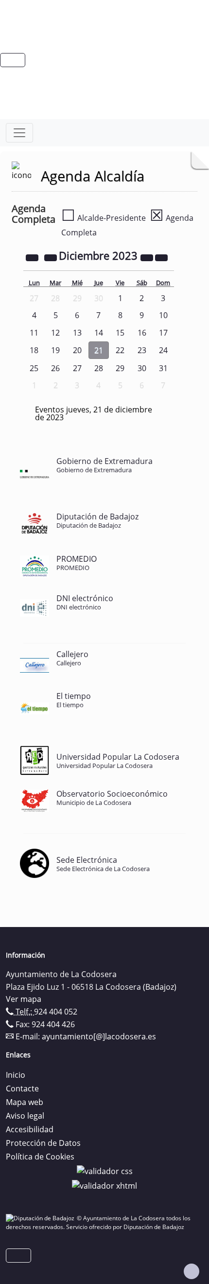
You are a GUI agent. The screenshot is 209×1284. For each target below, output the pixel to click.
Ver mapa (23, 999)
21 (98, 350)
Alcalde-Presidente (103, 218)
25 (34, 368)
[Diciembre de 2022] (33, 256)
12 (55, 332)
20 (77, 350)
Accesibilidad (29, 1129)
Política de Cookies (40, 1156)
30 (142, 368)
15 (120, 332)
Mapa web (24, 1102)
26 (55, 368)
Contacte (22, 1088)
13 (77, 332)
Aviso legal (25, 1115)
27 (77, 368)
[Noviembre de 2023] (51, 256)
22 (120, 350)
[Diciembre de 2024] (147, 256)
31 (163, 368)
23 (142, 350)
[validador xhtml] (104, 1184)
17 (163, 332)
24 (163, 350)
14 (98, 332)
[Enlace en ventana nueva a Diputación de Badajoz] (41, 1218)
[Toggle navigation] (19, 133)
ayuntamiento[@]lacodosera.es (99, 1036)
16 (142, 332)
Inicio (15, 1075)
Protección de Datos (43, 1143)
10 (163, 315)
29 (120, 368)
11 (34, 332)
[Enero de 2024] (161, 256)
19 (55, 350)
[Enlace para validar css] (105, 1170)
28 (98, 368)
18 (34, 350)
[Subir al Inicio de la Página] (191, 1271)
